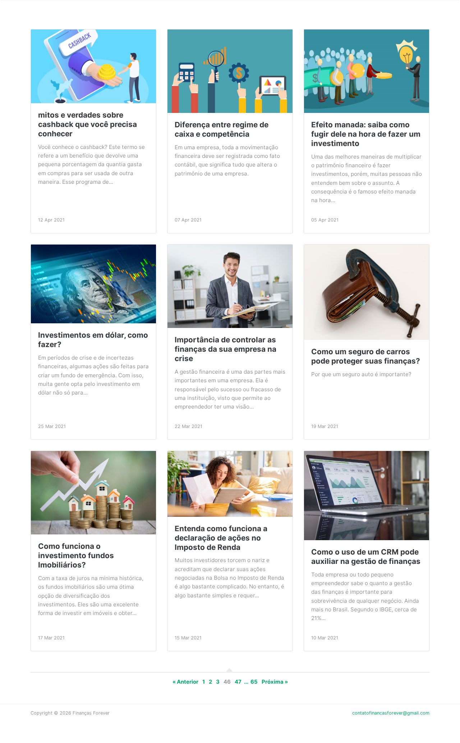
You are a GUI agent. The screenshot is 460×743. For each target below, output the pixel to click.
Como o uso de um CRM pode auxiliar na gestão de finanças (365, 556)
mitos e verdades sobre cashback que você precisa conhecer (87, 124)
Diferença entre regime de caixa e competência (221, 129)
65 (254, 682)
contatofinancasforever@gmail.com (390, 713)
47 (238, 682)
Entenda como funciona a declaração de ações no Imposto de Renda (221, 538)
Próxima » (275, 682)
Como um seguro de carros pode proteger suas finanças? (365, 356)
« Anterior (185, 682)
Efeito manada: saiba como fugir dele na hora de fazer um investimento (365, 134)
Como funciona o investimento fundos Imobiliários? (76, 555)
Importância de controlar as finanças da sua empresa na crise (225, 349)
